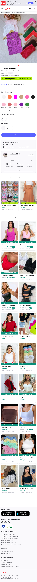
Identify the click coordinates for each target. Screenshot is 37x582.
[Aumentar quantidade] (11, 128)
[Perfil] (34, 8)
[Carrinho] (30, 8)
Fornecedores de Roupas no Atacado (11, 544)
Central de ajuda (5, 553)
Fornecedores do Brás (7, 540)
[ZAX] (7, 9)
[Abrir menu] (2, 9)
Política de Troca (5, 564)
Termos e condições (6, 562)
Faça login (4, 84)
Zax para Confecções (7, 551)
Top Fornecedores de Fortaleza (9, 538)
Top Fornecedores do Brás (8, 534)
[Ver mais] (36, 178)
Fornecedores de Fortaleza (8, 542)
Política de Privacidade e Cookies (10, 566)
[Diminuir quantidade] (3, 128)
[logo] (18, 572)
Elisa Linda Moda (14, 154)
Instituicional (4, 560)
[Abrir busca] (26, 8)
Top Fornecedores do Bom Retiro (10, 536)
